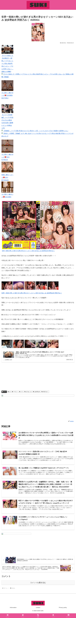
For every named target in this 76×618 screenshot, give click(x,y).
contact (38, 607)
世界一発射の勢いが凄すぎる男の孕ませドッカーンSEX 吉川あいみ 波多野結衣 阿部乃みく (31, 293)
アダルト (15, 391)
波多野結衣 (37, 391)
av (9, 391)
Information (13, 607)
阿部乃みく (46, 391)
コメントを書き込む (38, 583)
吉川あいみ (29, 391)
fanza (5, 391)
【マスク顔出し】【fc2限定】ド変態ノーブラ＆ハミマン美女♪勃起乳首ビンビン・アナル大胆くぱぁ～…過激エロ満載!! (7, 63)
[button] (70, 375)
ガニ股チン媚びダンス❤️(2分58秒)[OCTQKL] (7, 95)
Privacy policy (63, 607)
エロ (22, 391)
